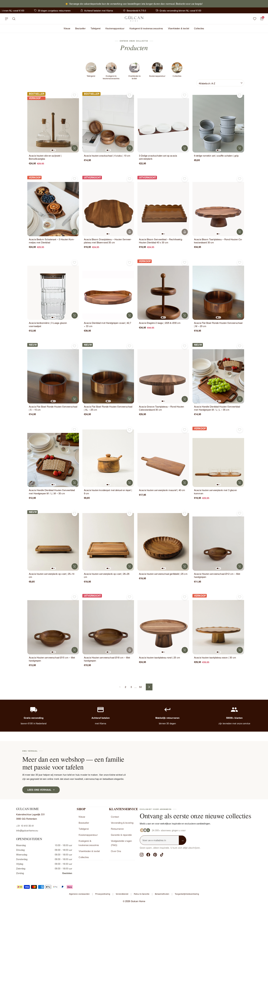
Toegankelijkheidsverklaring (187, 893)
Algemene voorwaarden (79, 893)
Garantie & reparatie (121, 834)
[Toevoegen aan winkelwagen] (74, 148)
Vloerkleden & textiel (178, 28)
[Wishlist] (254, 18)
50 (140, 687)
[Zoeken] (14, 19)
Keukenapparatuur (114, 28)
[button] (52, 150)
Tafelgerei (96, 28)
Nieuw (67, 28)
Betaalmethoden (162, 893)
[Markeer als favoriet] (74, 95)
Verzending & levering (122, 822)
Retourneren (117, 828)
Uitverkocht (130, 232)
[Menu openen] (6, 18)
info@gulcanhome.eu (27, 830)
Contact (115, 816)
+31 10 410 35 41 (25, 825)
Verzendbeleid (122, 893)
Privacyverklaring (102, 893)
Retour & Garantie (141, 893)
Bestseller (80, 28)
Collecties (199, 28)
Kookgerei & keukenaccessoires (146, 28)
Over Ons (116, 851)
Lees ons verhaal (39, 789)
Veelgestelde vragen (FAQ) (121, 843)
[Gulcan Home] (134, 19)
